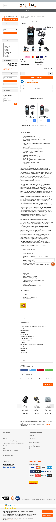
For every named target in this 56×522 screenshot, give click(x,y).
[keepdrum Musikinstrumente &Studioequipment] (28, 5)
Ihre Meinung (48, 384)
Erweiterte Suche (10, 84)
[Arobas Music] (10, 52)
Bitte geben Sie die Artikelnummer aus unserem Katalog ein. (10, 97)
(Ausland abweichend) (39, 62)
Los (16, 103)
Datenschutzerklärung (12, 519)
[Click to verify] (5, 499)
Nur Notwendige (47, 515)
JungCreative (51, 499)
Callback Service (7, 453)
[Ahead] (10, 48)
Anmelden (10, 33)
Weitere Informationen (46, 518)
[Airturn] (10, 49)
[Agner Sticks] (10, 46)
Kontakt (5, 438)
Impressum (6, 436)
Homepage (47, 424)
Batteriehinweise (7, 445)
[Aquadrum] (10, 51)
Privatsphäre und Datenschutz (10, 450)
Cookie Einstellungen (8, 455)
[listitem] (30, 113)
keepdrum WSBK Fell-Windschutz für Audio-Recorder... (48, 406)
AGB (4, 448)
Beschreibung (26, 125)
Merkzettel (50, 1)
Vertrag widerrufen (8, 464)
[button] (36, 1)
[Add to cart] (34, 120)
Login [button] (44, 1)
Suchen (10, 81)
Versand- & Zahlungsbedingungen (11, 441)
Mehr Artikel (6, 69)
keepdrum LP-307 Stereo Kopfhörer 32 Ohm (25, 406)
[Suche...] (13, 5)
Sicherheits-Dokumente (39, 125)
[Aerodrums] (10, 45)
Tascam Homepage (8, 68)
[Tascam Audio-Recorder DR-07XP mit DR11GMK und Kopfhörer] (36, 35)
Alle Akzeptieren (47, 512)
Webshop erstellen (25, 499)
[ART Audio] (10, 53)
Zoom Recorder (10, 16)
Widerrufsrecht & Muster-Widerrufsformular (13, 443)
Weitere (28, 10)
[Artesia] (10, 55)
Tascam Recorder (10, 19)
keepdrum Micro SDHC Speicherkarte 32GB (37, 406)
